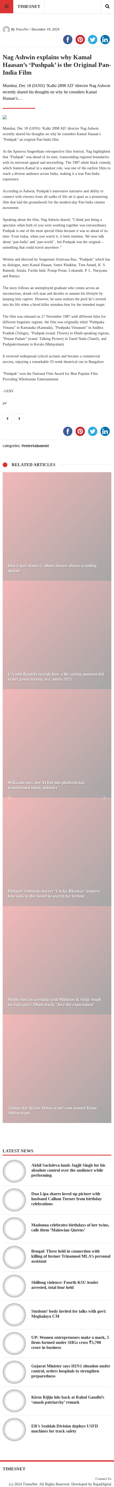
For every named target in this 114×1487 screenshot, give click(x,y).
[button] (9, 797)
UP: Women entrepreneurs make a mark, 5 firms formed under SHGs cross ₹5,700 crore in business (70, 1342)
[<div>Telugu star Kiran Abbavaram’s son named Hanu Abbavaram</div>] (57, 1069)
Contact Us (103, 1479)
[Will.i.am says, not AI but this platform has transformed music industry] (57, 743)
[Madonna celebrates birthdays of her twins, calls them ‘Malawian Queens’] (14, 1228)
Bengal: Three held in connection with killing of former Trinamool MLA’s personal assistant (70, 1256)
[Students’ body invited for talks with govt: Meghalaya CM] (14, 1314)
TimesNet (22, 29)
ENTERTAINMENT (36, 445)
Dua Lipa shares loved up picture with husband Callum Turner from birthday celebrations (66, 1199)
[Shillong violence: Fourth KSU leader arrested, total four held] (14, 1286)
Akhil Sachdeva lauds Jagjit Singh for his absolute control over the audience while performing (68, 1170)
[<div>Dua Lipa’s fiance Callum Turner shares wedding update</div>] (57, 526)
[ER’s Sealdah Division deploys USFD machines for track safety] (14, 1429)
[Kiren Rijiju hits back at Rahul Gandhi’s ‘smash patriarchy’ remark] (14, 1401)
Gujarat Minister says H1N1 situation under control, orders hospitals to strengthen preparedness (70, 1371)
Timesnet (28, 6)
